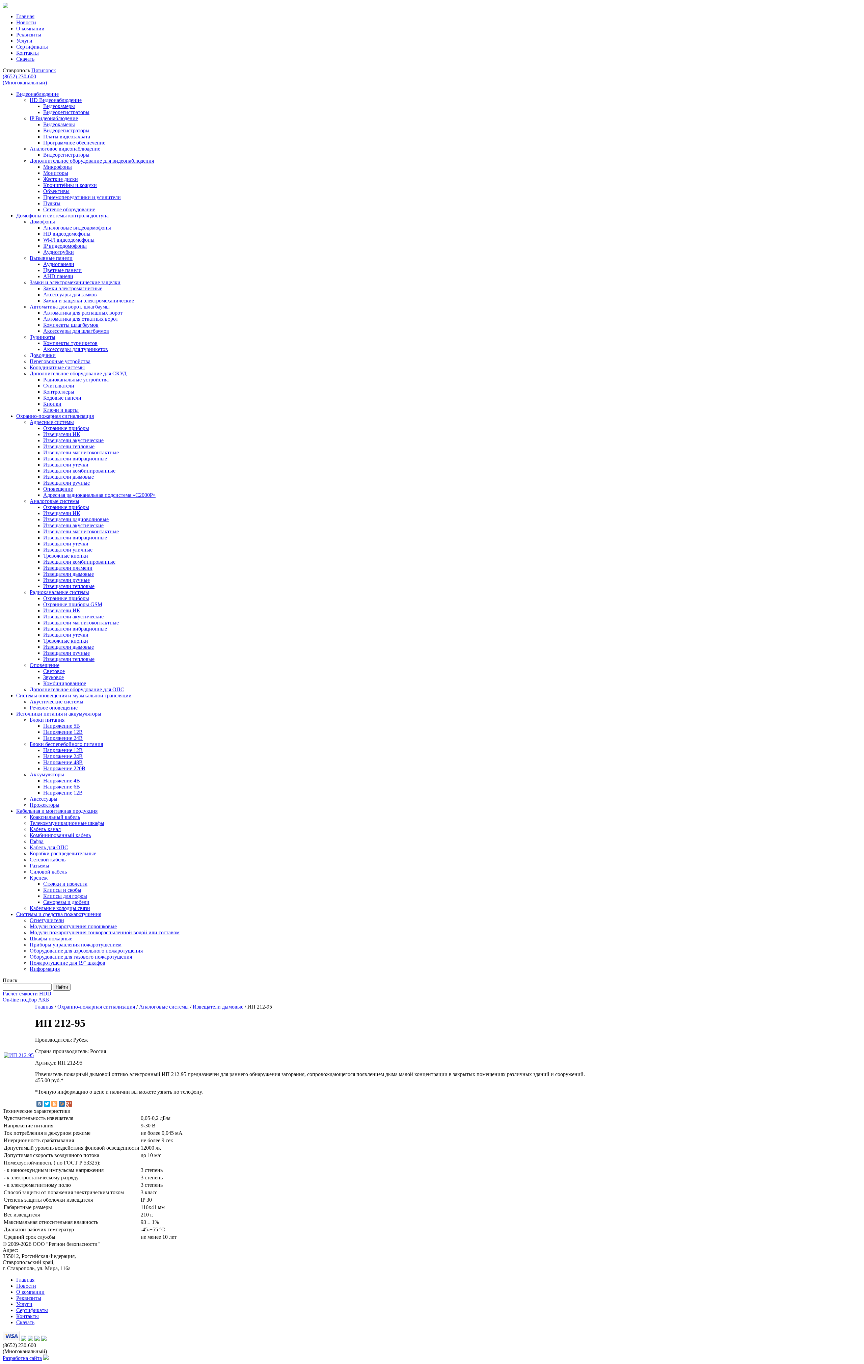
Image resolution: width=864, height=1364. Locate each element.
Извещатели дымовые (218, 1007)
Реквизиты (28, 34)
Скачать (25, 59)
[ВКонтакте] (39, 1104)
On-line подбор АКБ (26, 999)
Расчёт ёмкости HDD (27, 993)
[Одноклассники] (54, 1104)
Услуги (24, 41)
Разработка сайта (22, 1358)
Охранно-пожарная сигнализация (96, 1007)
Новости (26, 22)
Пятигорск (43, 70)
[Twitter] (47, 1104)
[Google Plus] (69, 1104)
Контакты (27, 53)
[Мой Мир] (62, 1104)
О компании (30, 28)
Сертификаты (32, 47)
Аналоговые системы (164, 1007)
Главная (25, 16)
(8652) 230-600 (25, 79)
